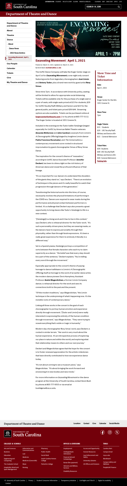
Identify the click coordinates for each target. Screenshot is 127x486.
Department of (31, 14)
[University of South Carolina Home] (21, 6)
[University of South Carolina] (22, 434)
